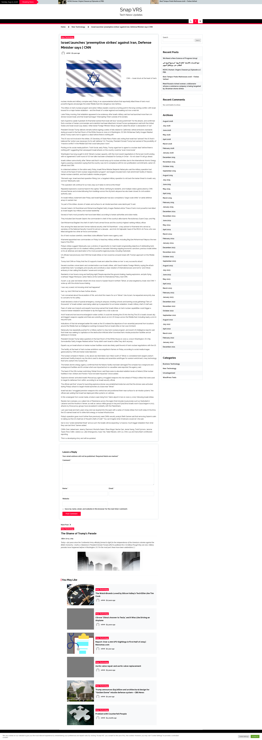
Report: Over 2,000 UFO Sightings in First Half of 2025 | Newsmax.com (120, 643)
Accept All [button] (255, 736)
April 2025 (167, 193)
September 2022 (169, 315)
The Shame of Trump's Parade (79, 533)
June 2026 (167, 130)
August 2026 (168, 121)
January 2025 (168, 207)
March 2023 (167, 288)
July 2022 (166, 324)
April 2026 (167, 139)
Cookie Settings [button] (243, 736)
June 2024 (167, 220)
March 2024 (167, 234)
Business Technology (171, 364)
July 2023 (166, 270)
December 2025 (169, 157)
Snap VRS (131, 10)
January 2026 (168, 153)
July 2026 (166, 126)
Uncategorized (169, 373)
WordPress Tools (169, 377)
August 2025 (168, 175)
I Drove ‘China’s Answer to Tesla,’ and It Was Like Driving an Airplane (122, 618)
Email (111, 488)
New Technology (67, 37)
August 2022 (168, 320)
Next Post (65, 525)
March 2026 (167, 144)
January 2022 (168, 342)
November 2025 (169, 162)
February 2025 (168, 202)
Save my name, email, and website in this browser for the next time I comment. (96, 509)
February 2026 (168, 148)
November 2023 (169, 252)
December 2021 (169, 347)
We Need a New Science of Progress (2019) (180, 58)
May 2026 (166, 135)
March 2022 (167, 333)
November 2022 (169, 306)
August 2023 (168, 266)
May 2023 (166, 279)
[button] (191, 21)
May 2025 (166, 189)
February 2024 (168, 239)
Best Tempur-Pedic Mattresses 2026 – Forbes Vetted (96, 1)
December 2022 (169, 302)
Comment (66, 460)
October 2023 (168, 257)
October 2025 (168, 166)
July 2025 (166, 180)
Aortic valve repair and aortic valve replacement (118, 666)
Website (65, 499)
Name (65, 488)
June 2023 (167, 275)
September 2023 (169, 261)
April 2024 (167, 230)
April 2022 (167, 329)
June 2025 (167, 184)
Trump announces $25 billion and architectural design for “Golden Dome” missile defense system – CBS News (122, 691)
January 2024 (168, 243)
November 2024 (169, 216)
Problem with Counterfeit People (111, 714)
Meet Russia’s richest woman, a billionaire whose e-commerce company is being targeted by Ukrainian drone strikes (208, 2)
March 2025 (167, 198)
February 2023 (168, 293)
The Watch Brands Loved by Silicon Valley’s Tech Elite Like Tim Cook (124, 594)
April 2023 (167, 284)
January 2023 (168, 297)
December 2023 (169, 248)
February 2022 (168, 338)
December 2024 (169, 211)
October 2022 (168, 311)
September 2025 (169, 171)
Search (165, 37)
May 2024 (166, 225)
